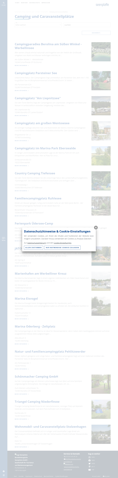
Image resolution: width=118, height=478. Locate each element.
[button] (96, 227)
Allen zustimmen (33, 247)
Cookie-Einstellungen (62, 243)
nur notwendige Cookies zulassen (62, 247)
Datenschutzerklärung (36, 243)
